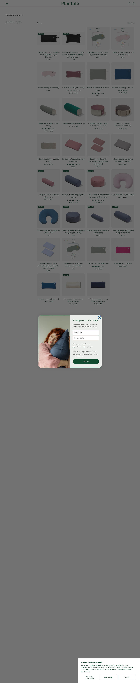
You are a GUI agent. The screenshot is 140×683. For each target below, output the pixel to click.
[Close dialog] (99, 317)
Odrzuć (126, 677)
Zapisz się (85, 361)
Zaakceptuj (108, 677)
